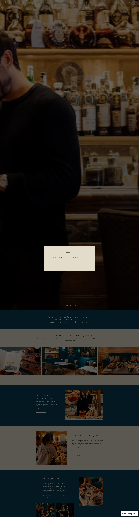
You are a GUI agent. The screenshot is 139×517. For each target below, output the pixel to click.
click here (132, 514)
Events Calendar (69, 255)
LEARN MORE (69, 263)
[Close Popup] (93, 248)
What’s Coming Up (69, 252)
